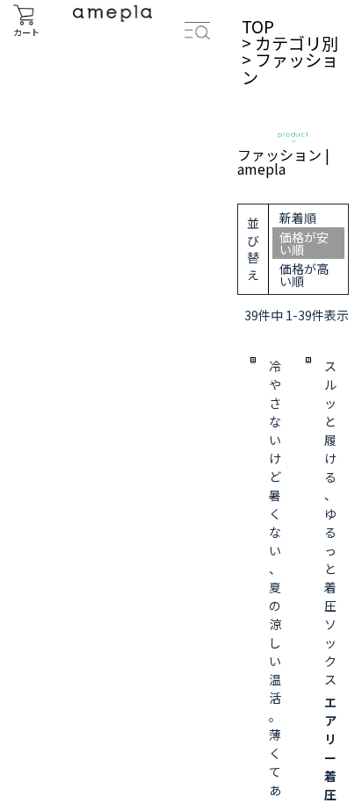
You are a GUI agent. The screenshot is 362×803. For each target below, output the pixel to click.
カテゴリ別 (296, 43)
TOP (258, 26)
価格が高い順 (304, 275)
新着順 (297, 217)
